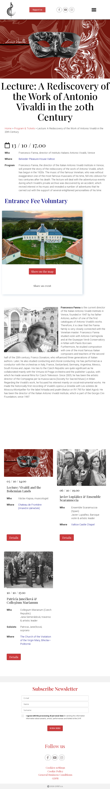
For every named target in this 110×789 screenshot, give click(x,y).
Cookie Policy (55, 771)
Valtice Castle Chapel (83, 524)
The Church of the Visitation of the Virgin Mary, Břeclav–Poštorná (35, 640)
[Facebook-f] (59, 9)
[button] (94, 10)
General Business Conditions (55, 774)
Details (13, 537)
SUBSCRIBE (55, 728)
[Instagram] (71, 9)
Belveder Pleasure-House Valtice (37, 159)
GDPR (55, 778)
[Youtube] (65, 9)
